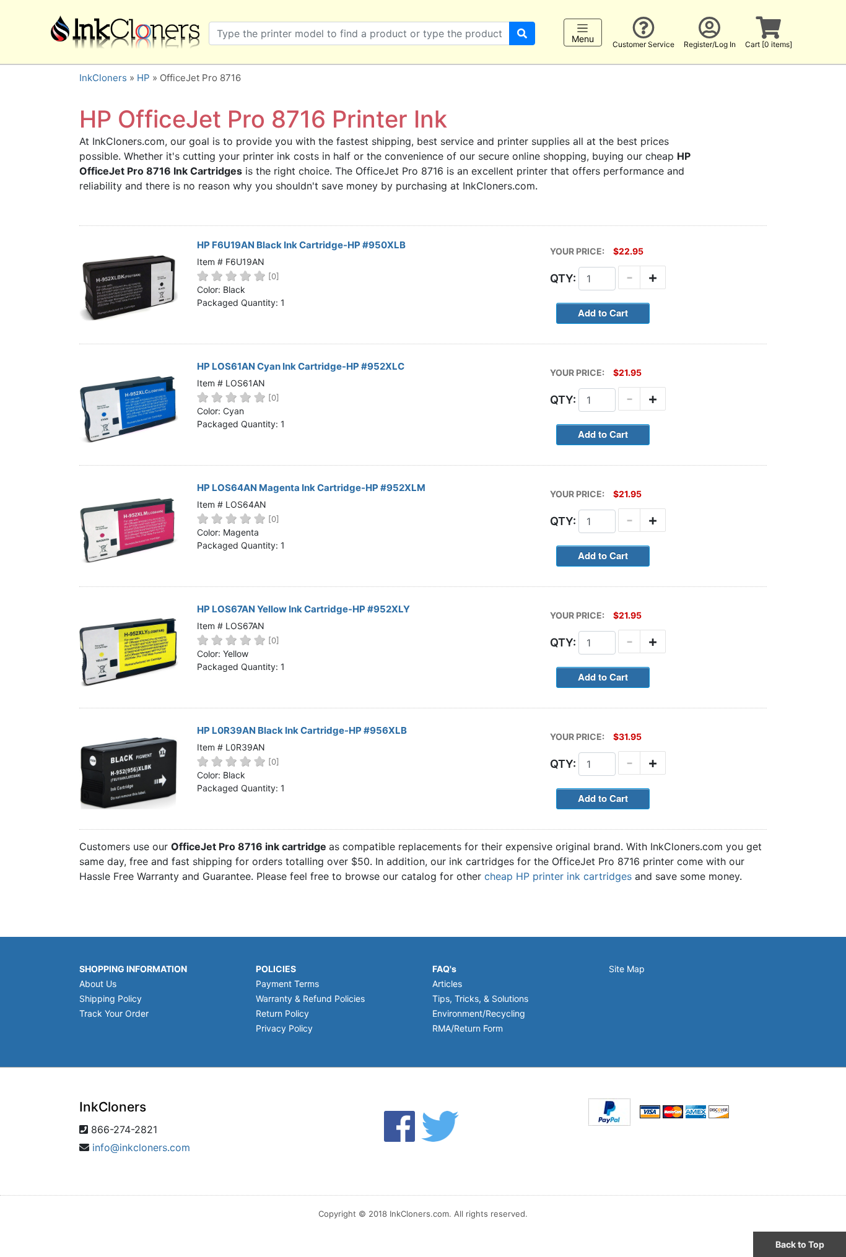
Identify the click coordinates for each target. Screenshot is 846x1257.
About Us (97, 983)
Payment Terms (287, 983)
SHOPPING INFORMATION (133, 968)
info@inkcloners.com (141, 1147)
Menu (583, 38)
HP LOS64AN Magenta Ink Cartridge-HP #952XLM (311, 488)
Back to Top (799, 1244)
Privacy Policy (284, 1028)
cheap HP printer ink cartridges (558, 876)
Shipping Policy (110, 998)
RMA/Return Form (467, 1028)
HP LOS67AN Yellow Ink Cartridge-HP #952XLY (303, 609)
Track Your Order (114, 1013)
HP (143, 78)
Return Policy (282, 1013)
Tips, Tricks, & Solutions (480, 998)
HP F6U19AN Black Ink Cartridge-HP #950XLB (301, 245)
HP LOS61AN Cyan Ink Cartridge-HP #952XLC (300, 366)
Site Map (627, 968)
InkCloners (103, 78)
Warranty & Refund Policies (310, 998)
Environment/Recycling (478, 1013)
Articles (447, 983)
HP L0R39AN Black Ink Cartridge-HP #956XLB (302, 730)
